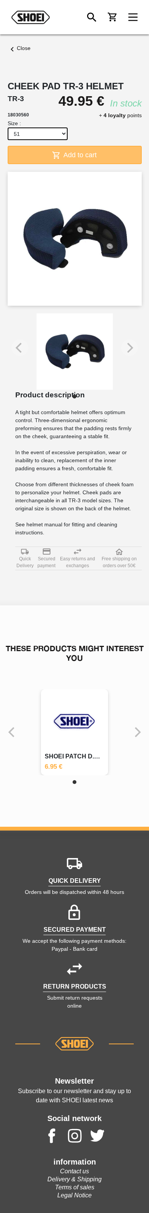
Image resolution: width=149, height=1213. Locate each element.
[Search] (91, 17)
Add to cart (79, 155)
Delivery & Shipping (74, 1179)
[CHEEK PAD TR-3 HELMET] (74, 351)
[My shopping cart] (112, 17)
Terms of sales (74, 1187)
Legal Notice (74, 1195)
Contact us (74, 1171)
